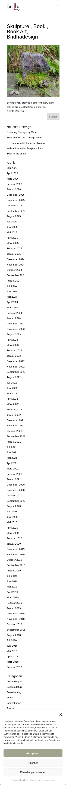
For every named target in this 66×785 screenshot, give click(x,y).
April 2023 (12, 339)
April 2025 (12, 237)
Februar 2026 (14, 184)
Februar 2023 (14, 350)
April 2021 (12, 463)
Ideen (10, 697)
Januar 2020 (14, 543)
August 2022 (14, 377)
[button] (60, 714)
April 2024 (12, 302)
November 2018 (16, 618)
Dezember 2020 (16, 484)
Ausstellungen (14, 681)
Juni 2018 (12, 645)
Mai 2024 (12, 296)
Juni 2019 (12, 581)
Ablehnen (33, 762)
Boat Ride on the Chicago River (24, 137)
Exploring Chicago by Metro (22, 132)
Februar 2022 (14, 409)
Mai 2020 (12, 522)
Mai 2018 (12, 651)
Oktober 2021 (14, 431)
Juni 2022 (12, 388)
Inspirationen (14, 702)
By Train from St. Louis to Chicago (26, 143)
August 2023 (14, 334)
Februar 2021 (14, 474)
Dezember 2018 (16, 613)
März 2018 (13, 661)
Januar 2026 (14, 189)
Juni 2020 (12, 516)
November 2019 (16, 554)
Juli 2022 (12, 382)
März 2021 (13, 468)
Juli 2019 (12, 576)
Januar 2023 (14, 355)
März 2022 (13, 404)
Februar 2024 (14, 313)
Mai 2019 (12, 586)
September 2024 (16, 275)
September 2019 (16, 565)
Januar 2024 (14, 318)
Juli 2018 (12, 640)
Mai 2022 (12, 393)
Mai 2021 (12, 457)
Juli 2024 (12, 286)
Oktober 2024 (14, 269)
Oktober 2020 (14, 495)
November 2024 (16, 264)
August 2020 (14, 506)
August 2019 (14, 570)
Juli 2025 (12, 221)
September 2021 (16, 436)
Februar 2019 (14, 602)
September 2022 (16, 371)
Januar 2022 (14, 415)
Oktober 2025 (14, 205)
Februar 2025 (14, 248)
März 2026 (13, 178)
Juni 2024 (12, 291)
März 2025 (13, 243)
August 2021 (14, 441)
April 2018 (12, 656)
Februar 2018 (14, 667)
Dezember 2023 (16, 323)
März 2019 (13, 597)
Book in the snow (16, 153)
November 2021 (16, 425)
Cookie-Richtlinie (20, 780)
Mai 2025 (12, 232)
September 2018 (16, 629)
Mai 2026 (12, 167)
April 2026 (12, 173)
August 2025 (14, 216)
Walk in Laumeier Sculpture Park (25, 148)
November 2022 (16, 366)
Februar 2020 (14, 538)
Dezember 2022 (16, 361)
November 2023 (16, 329)
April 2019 (12, 592)
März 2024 (13, 307)
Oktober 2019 (14, 559)
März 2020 (13, 533)
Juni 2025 (12, 227)
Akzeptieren (33, 753)
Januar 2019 (14, 608)
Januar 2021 (14, 479)
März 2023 (13, 345)
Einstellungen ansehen (33, 772)
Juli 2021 (12, 447)
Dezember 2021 (16, 420)
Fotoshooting (14, 692)
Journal (11, 708)
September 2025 (16, 211)
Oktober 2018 (14, 624)
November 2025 (16, 200)
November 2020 (16, 490)
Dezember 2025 (16, 194)
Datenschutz (36, 780)
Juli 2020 (12, 511)
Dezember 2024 (16, 259)
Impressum (49, 780)
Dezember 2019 (16, 549)
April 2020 (12, 527)
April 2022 (12, 398)
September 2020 (16, 500)
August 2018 (14, 635)
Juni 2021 (12, 452)
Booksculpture (15, 686)
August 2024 (14, 280)
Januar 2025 (14, 253)
